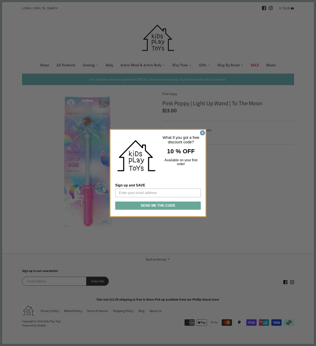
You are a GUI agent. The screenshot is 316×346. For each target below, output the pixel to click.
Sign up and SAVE (130, 185)
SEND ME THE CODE (158, 205)
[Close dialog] (202, 133)
